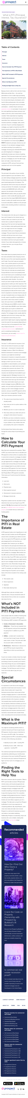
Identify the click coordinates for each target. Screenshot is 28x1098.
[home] (8, 2)
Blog (23, 1005)
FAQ (18, 1005)
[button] (26, 2)
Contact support (8, 1000)
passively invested (6, 109)
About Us (6, 1005)
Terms (13, 1005)
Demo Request (20, 1000)
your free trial (12, 820)
